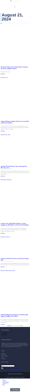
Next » (21, 325)
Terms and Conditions (14, 368)
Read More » (3, 73)
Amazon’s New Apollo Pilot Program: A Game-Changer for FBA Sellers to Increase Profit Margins (15, 224)
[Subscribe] (2, 367)
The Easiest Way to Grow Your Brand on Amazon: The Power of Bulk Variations (14, 67)
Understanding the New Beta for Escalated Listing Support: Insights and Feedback (14, 315)
